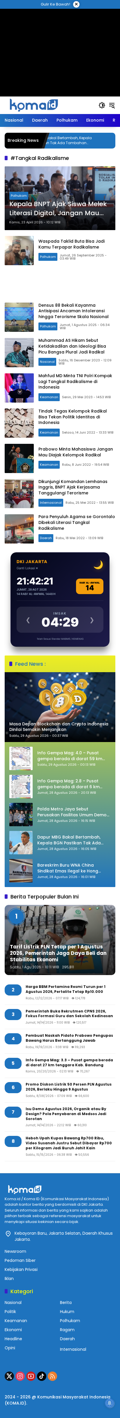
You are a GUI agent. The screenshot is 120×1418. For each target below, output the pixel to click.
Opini (10, 1348)
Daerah (46, 538)
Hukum (67, 1312)
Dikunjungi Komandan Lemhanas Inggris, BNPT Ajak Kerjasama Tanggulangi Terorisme (72, 487)
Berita (66, 1302)
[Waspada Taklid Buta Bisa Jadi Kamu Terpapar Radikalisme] (19, 250)
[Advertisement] (60, 45)
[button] (101, 105)
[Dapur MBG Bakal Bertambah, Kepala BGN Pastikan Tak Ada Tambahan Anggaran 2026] (21, 842)
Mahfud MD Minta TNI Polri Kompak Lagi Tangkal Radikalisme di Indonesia (75, 381)
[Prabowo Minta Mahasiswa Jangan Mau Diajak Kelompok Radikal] (19, 458)
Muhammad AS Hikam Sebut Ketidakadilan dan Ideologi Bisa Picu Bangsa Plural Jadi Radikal (72, 346)
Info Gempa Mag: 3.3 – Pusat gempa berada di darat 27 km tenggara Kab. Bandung (69, 1062)
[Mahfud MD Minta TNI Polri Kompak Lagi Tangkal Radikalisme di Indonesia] (19, 388)
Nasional (47, 361)
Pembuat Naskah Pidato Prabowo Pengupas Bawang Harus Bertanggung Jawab (69, 1038)
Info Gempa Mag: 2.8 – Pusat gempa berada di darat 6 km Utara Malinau (68, 784)
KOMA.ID (15, 1403)
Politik (10, 1312)
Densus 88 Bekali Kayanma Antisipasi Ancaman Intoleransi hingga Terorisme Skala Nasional (73, 311)
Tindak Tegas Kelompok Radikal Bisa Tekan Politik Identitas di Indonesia (72, 416)
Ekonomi (13, 1330)
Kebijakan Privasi (21, 1269)
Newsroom (15, 1251)
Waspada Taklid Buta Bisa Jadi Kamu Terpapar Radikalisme (71, 244)
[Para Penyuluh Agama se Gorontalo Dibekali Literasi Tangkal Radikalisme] (19, 529)
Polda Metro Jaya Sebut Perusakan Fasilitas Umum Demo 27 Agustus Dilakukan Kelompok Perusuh (72, 812)
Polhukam (19, 195)
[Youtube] (31, 1376)
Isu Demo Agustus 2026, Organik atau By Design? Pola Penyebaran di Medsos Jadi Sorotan (66, 1114)
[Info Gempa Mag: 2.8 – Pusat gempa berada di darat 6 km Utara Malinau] (21, 786)
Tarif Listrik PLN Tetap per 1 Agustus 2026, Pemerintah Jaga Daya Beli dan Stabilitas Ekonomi (58, 953)
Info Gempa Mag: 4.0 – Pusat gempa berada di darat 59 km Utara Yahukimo (69, 756)
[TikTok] (41, 1376)
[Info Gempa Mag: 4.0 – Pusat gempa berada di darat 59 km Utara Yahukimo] (21, 758)
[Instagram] (20, 1376)
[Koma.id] (34, 105)
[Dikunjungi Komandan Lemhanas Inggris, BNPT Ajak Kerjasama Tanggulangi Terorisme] (19, 493)
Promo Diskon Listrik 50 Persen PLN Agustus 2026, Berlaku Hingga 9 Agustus (69, 1087)
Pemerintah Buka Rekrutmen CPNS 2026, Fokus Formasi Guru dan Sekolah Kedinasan (69, 1014)
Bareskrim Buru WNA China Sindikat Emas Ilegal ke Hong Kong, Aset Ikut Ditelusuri (67, 868)
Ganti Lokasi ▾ (27, 568)
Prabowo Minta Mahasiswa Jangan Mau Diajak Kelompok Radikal (75, 452)
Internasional (51, 502)
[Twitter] (9, 1376)
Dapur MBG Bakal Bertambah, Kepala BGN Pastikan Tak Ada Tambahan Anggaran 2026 (69, 840)
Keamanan (49, 397)
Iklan (9, 1278)
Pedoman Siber (20, 1260)
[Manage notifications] (109, 1403)
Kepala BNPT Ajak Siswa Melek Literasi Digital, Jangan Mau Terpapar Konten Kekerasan (58, 209)
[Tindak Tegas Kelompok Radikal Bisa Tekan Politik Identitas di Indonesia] (19, 423)
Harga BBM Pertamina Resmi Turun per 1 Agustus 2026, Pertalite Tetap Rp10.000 (65, 989)
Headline (13, 1339)
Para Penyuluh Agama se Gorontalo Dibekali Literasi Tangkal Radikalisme (76, 522)
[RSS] (52, 1376)
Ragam (67, 1330)
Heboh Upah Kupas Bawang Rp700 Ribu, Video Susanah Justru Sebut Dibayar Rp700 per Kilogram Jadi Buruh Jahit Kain (69, 1143)
